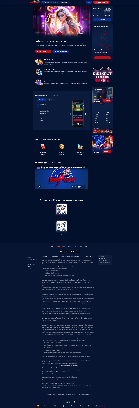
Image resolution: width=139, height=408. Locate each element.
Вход (89, 2)
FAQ (79, 394)
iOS (51, 99)
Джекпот (29, 266)
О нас (29, 255)
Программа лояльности (32, 259)
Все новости (107, 151)
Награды (29, 268)
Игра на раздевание (32, 264)
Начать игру (103, 57)
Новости (29, 257)
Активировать (102, 19)
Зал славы (30, 262)
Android (43, 99)
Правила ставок (60, 394)
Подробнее (107, 100)
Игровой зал (30, 261)
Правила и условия (51, 394)
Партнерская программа (71, 394)
